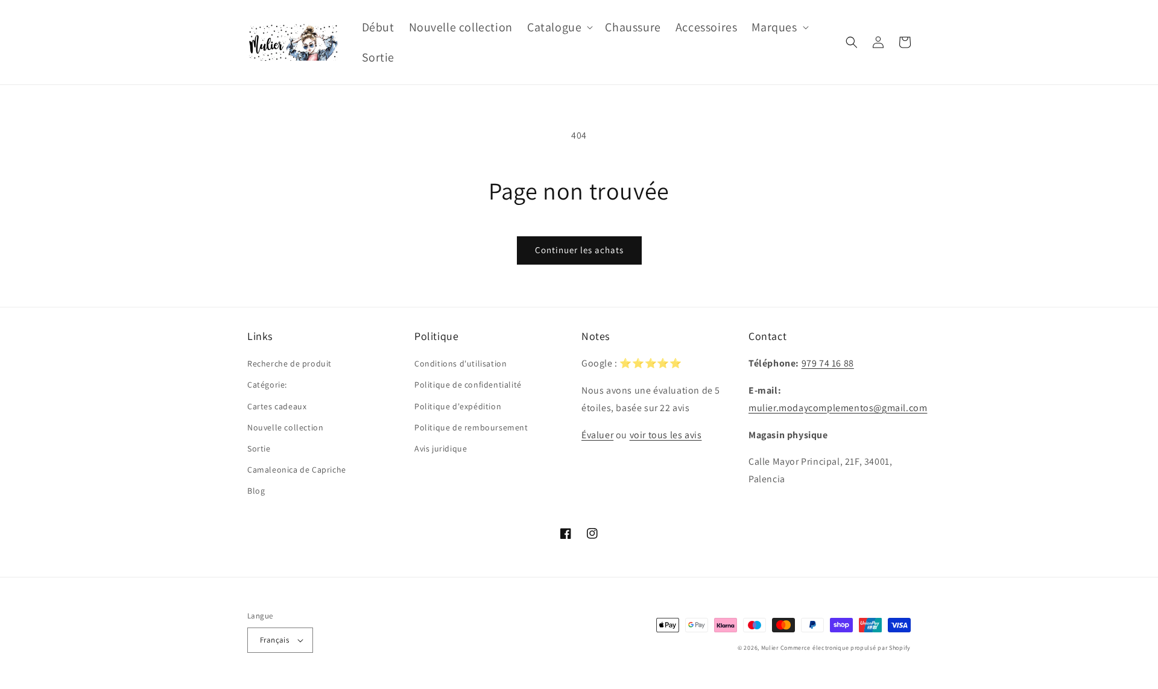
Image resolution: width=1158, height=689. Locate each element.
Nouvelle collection (285, 427)
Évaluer (597, 435)
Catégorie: (267, 384)
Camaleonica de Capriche (296, 469)
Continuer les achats (579, 250)
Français (274, 640)
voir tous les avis (666, 435)
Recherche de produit (289, 363)
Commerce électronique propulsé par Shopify (845, 648)
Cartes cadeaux (276, 406)
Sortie (259, 448)
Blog (256, 490)
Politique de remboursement (471, 427)
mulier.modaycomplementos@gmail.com (837, 407)
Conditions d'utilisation (460, 363)
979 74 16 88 (828, 363)
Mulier (770, 648)
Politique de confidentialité (468, 384)
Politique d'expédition (457, 406)
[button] (559, 27)
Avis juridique (440, 448)
